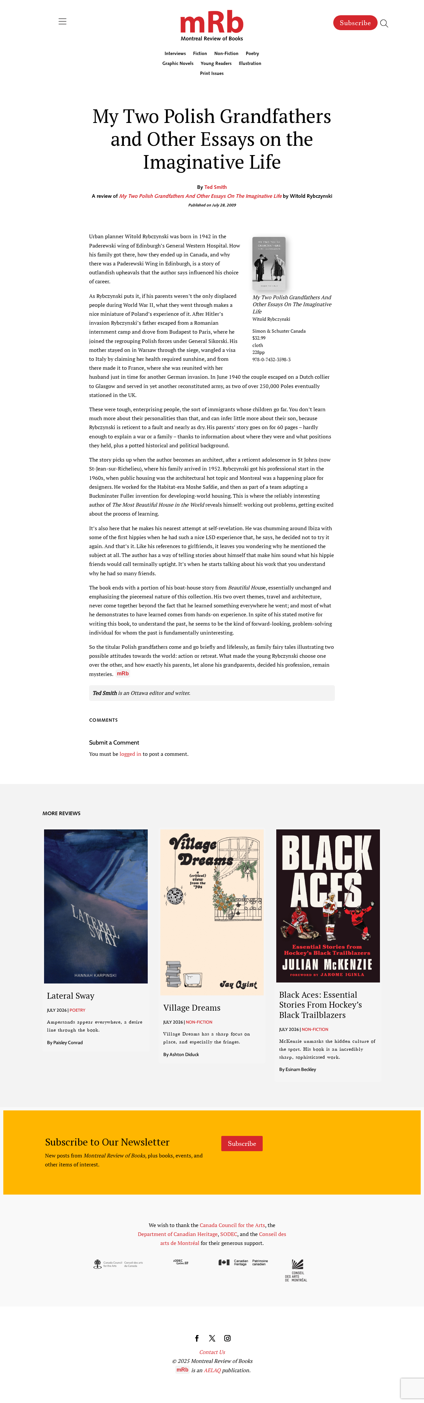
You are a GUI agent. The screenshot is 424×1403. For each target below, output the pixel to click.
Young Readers (216, 64)
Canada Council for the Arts (232, 1225)
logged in (130, 754)
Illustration (250, 64)
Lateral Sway (70, 995)
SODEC (228, 1234)
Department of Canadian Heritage (178, 1234)
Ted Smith (215, 187)
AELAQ (212, 1370)
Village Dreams (192, 1007)
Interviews (175, 54)
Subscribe (355, 23)
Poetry (252, 54)
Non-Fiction (226, 54)
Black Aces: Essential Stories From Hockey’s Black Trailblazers (320, 1004)
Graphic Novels (177, 64)
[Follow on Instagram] (227, 1338)
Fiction (200, 54)
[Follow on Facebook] (196, 1338)
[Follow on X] (212, 1338)
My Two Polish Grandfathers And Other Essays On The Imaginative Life (200, 196)
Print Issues (212, 74)
